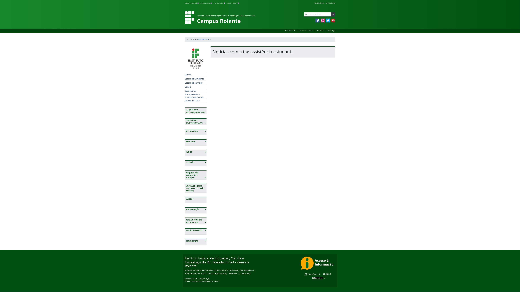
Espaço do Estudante (194, 78)
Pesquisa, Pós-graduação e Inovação (196, 175)
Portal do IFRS (290, 31)
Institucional (196, 131)
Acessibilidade (319, 3)
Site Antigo (331, 31)
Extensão (196, 162)
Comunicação (196, 241)
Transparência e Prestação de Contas (194, 96)
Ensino (196, 152)
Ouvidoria (320, 31)
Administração (196, 209)
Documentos (190, 91)
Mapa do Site (330, 3)
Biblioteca (196, 141)
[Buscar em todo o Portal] (333, 14)
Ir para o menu (205, 3)
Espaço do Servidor (193, 83)
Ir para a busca (219, 3)
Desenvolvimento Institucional (196, 221)
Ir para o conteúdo (191, 3)
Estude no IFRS (191, 100)
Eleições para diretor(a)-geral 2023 (195, 111)
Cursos (188, 74)
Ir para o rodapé (233, 3)
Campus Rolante (203, 39)
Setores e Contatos (306, 31)
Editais (188, 87)
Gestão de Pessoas (196, 230)
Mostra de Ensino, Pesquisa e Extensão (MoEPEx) (195, 188)
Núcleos (190, 199)
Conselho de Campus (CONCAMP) (196, 121)
